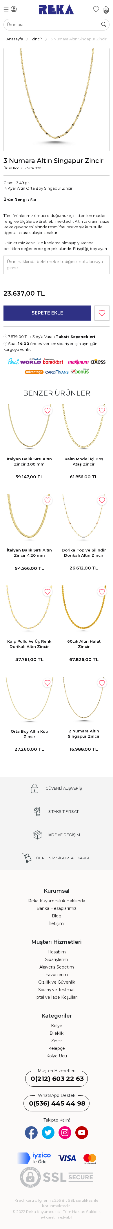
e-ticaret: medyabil (56, 1217)
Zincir (56, 1040)
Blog (56, 916)
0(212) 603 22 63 (57, 1079)
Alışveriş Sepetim (56, 967)
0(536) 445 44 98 (57, 1103)
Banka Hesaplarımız (56, 908)
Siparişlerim (56, 959)
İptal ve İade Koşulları (56, 997)
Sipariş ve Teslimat (56, 989)
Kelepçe (56, 1048)
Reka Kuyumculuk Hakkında (56, 900)
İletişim (56, 923)
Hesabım (57, 952)
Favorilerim (56, 974)
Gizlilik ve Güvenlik (56, 982)
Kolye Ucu (56, 1056)
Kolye (56, 1025)
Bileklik (56, 1033)
